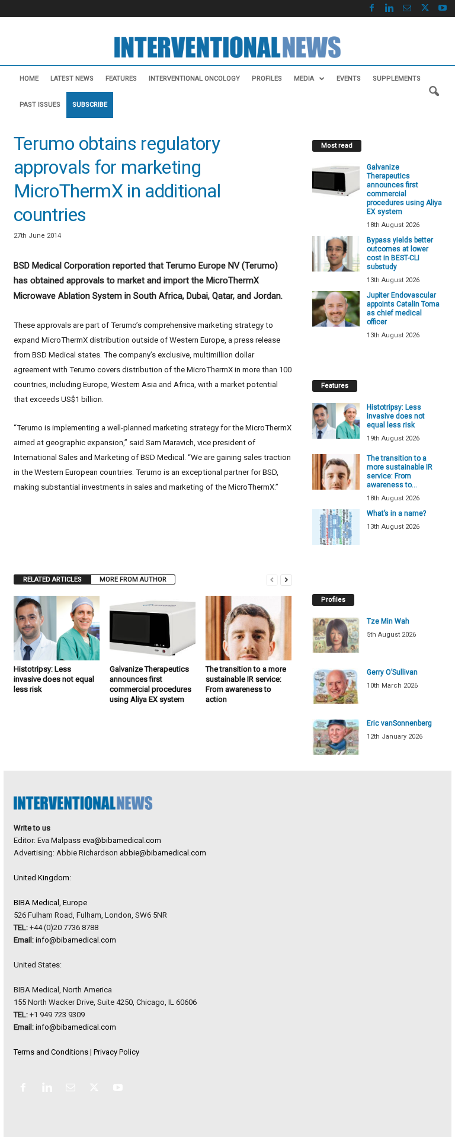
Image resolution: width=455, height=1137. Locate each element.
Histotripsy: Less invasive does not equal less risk (54, 679)
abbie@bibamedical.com (163, 852)
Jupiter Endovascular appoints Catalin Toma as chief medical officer (403, 308)
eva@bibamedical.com (121, 840)
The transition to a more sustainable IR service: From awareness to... (399, 471)
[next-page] (286, 579)
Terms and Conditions (51, 1051)
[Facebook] (371, 8)
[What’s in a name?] (336, 527)
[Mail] (407, 8)
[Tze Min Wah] (336, 635)
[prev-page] (272, 579)
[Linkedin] (389, 8)
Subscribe (89, 104)
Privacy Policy (116, 1051)
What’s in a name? (396, 513)
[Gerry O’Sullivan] (336, 686)
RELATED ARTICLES (52, 579)
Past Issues (40, 104)
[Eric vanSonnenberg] (336, 737)
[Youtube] (442, 8)
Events (349, 78)
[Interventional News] (227, 47)
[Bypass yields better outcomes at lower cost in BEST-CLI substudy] (336, 254)
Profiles (267, 78)
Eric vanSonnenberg (399, 723)
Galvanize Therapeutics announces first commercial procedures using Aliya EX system (404, 189)
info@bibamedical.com (76, 939)
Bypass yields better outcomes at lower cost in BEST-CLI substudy (400, 253)
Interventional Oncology (194, 78)
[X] (425, 8)
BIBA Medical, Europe (50, 902)
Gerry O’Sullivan (392, 672)
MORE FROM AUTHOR (133, 579)
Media (304, 78)
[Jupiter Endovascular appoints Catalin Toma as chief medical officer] (336, 309)
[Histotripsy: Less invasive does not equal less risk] (57, 628)
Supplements (397, 78)
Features (121, 78)
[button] (434, 92)
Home (29, 78)
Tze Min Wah (388, 621)
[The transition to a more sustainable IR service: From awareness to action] (248, 628)
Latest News (72, 78)
